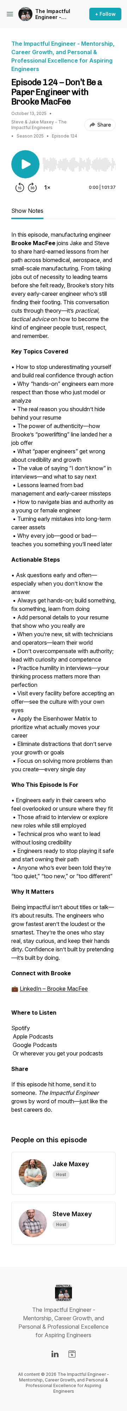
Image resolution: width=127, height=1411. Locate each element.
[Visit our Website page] (71, 1354)
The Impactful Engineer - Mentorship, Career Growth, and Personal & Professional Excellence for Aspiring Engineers (53, 14)
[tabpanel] (63, 675)
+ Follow (105, 14)
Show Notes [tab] (27, 210)
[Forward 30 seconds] (32, 187)
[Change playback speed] (47, 187)
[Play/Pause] (25, 164)
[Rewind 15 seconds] (20, 187)
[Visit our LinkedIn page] (55, 1354)
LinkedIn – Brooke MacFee (54, 988)
